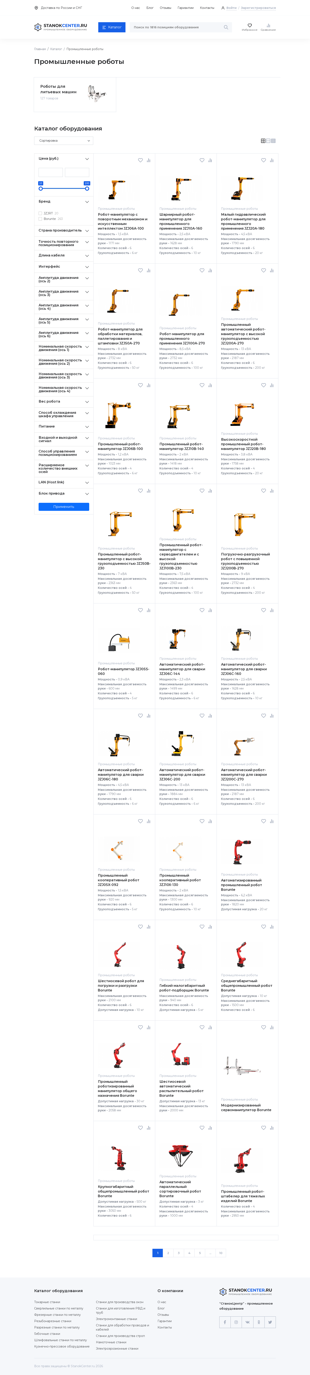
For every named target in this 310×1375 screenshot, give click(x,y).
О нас (135, 8)
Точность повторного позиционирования (58, 243)
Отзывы (165, 8)
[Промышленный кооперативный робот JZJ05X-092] (119, 845)
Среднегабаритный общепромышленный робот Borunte (246, 985)
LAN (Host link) (51, 482)
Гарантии (165, 1321)
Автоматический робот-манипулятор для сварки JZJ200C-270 (244, 774)
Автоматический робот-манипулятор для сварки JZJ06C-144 (182, 669)
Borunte (53, 219)
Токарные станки (47, 1302)
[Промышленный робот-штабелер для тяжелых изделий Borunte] (242, 1157)
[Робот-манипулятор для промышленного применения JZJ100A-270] (180, 299)
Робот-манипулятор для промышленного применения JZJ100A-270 (182, 338)
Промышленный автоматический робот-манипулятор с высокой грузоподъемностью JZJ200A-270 (243, 334)
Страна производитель (60, 230)
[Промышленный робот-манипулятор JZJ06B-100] (119, 412)
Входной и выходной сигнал (58, 439)
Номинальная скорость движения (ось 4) (60, 389)
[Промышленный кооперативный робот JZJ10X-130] (180, 845)
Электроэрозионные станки (117, 1348)
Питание (47, 426)
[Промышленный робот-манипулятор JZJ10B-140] (180, 412)
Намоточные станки (111, 1342)
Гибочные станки (47, 1334)
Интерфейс (49, 267)
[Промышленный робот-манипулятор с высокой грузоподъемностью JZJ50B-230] (119, 520)
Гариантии (186, 8)
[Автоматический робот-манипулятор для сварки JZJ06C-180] (119, 740)
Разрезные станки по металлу (57, 1327)
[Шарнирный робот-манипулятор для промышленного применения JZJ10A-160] (180, 184)
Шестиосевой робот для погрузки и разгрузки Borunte (121, 985)
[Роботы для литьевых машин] (97, 94)
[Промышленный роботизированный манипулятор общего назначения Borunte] (119, 1052)
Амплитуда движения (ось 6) (58, 334)
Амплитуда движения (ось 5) (58, 320)
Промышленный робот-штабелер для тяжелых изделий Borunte (243, 1196)
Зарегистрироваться (258, 8)
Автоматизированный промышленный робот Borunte (241, 885)
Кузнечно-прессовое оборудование (62, 1346)
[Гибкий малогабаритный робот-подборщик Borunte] (180, 953)
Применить (63, 507)
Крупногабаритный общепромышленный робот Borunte (123, 1191)
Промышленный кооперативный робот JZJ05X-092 (118, 880)
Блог (150, 8)
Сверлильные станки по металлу (58, 1308)
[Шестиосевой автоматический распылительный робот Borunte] (180, 1052)
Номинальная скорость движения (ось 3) (60, 375)
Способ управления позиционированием (58, 453)
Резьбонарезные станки (52, 1321)
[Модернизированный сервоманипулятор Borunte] (242, 1063)
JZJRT (51, 213)
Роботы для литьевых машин (58, 89)
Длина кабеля (52, 255)
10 (220, 1253)
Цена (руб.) (48, 158)
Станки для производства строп (120, 1336)
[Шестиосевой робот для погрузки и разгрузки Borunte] (119, 951)
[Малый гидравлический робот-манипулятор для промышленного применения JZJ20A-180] (242, 184)
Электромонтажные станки (116, 1319)
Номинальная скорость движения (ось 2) (60, 362)
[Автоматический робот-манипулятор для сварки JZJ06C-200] (180, 740)
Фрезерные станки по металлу (57, 1315)
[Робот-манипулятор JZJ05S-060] (119, 637)
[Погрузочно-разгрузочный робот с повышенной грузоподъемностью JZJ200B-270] (242, 520)
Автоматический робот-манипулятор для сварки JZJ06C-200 (182, 774)
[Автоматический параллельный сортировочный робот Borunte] (180, 1152)
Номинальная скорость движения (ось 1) (60, 348)
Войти (231, 8)
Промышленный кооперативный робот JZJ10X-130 (180, 880)
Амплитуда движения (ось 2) (58, 279)
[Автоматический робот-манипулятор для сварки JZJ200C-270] (242, 740)
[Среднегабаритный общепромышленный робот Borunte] (242, 951)
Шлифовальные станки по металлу (60, 1340)
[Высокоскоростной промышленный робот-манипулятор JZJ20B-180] (242, 409)
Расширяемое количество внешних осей (58, 468)
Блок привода (52, 493)
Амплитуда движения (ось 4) (58, 307)
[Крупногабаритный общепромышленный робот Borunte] (119, 1154)
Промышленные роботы (116, 209)
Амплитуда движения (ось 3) (58, 293)
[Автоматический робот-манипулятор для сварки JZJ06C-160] (242, 634)
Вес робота (49, 401)
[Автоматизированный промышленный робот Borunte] (242, 848)
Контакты (207, 8)
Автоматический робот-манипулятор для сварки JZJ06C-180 (121, 774)
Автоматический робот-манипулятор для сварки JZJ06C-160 (244, 669)
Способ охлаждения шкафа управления (57, 414)
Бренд (44, 201)
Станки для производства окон (119, 1302)
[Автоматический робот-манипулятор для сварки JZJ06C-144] (180, 634)
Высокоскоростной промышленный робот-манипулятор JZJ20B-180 (243, 444)
